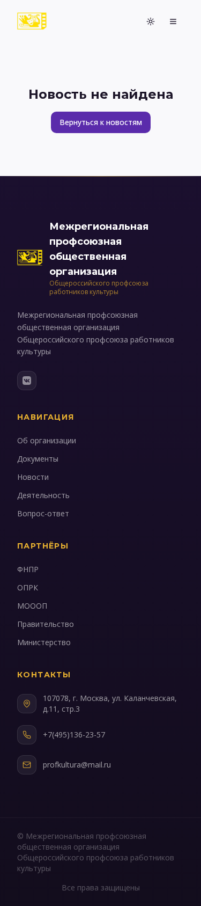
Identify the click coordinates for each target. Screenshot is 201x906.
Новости (33, 477)
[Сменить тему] (150, 21)
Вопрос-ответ (43, 513)
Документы (37, 459)
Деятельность (43, 495)
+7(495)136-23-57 (74, 734)
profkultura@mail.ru (77, 764)
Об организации (46, 440)
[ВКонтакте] (26, 380)
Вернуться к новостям (100, 122)
